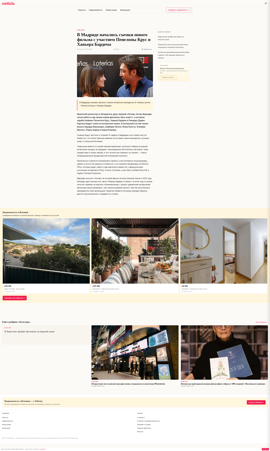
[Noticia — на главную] (8, 3)
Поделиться (148, 49)
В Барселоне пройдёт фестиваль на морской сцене (29, 330)
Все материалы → (262, 322)
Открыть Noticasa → (256, 402)
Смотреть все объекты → (15, 298)
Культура (81, 30)
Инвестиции (111, 10)
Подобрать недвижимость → (179, 10)
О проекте (141, 417)
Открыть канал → (168, 77)
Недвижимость (96, 10)
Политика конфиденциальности (148, 421)
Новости (82, 10)
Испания (116, 49)
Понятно (265, 449)
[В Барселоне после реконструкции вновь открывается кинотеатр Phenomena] (134, 352)
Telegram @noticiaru (144, 428)
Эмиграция (125, 10)
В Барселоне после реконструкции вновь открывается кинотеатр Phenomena (128, 383)
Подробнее (42, 449)
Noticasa (140, 431)
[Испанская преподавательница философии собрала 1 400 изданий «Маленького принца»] (224, 352)
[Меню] (266, 3)
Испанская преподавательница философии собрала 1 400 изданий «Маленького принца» (223, 383)
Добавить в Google (144, 424)
